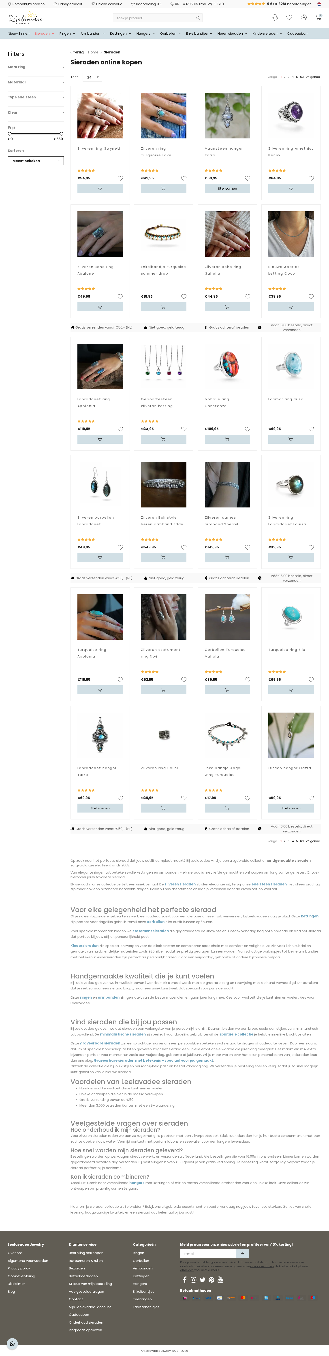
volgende (313, 77)
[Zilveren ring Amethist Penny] (291, 115)
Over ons (15, 1252)
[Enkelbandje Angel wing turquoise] (227, 735)
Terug (78, 52)
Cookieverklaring (21, 1276)
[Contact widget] (12, 1343)
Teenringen (142, 1299)
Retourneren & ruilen (86, 1260)
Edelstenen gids (146, 1307)
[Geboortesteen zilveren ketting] (163, 366)
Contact (76, 1299)
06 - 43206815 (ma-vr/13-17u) (199, 4)
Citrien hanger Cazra (289, 768)
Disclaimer (16, 1283)
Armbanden (90, 33)
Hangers (143, 33)
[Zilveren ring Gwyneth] (100, 115)
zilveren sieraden (180, 884)
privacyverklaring (262, 1266)
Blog (11, 1291)
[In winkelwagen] (100, 188)
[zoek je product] (198, 17)
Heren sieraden (230, 33)
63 (302, 77)
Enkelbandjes (197, 33)
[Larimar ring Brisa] (291, 366)
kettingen (309, 916)
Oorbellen (168, 33)
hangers (137, 1182)
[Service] (275, 17)
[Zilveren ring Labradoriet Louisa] (291, 484)
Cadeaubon (297, 33)
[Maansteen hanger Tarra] (227, 115)
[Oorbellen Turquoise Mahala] (227, 617)
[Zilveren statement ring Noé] (163, 617)
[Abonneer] (242, 1253)
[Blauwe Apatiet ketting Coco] (291, 234)
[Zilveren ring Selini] (163, 735)
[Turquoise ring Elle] (291, 617)
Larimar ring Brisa (285, 399)
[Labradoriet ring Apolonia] (100, 366)
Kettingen (118, 33)
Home (93, 52)
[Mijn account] (304, 18)
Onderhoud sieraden (86, 1322)
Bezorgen (77, 1268)
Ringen (65, 33)
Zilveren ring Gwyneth (99, 148)
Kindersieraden (265, 33)
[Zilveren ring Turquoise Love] (163, 115)
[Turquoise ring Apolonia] (100, 617)
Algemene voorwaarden (28, 1260)
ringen (86, 997)
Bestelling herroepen (86, 1252)
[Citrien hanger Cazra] (291, 735)
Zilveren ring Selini (159, 768)
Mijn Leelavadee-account (90, 1307)
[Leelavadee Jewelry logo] (25, 17)
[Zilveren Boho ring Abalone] (100, 234)
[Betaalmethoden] (185, 1298)
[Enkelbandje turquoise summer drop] (163, 234)
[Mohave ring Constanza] (227, 366)
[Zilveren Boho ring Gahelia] (227, 234)
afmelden (187, 1270)
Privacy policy (19, 1268)
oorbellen (155, 921)
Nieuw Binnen (19, 33)
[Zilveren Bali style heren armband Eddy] (163, 484)
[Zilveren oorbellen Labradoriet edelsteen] (100, 484)
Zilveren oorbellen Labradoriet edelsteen (95, 524)
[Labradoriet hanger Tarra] (100, 735)
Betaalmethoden (83, 1276)
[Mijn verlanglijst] (289, 18)
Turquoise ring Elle (287, 649)
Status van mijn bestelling (90, 1283)
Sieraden (42, 33)
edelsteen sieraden (269, 884)
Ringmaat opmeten (85, 1330)
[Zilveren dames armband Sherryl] (227, 484)
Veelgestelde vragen (86, 1291)
